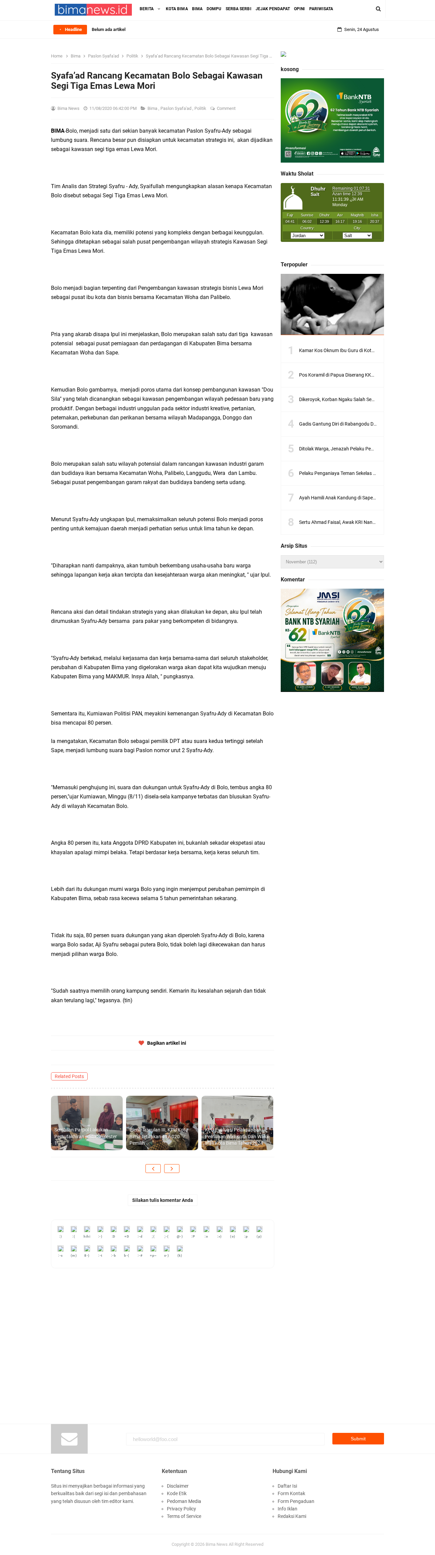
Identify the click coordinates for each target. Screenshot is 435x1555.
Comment (227, 108)
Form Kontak (291, 1493)
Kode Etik (177, 1493)
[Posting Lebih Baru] (153, 1168)
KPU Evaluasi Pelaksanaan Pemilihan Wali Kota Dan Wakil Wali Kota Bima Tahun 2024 (236, 1136)
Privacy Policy (181, 1508)
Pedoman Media (184, 1501)
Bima (152, 108)
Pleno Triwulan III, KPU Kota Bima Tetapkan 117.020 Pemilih (158, 1136)
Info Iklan (287, 1508)
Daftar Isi (287, 1486)
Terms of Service (184, 1516)
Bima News (217, 1544)
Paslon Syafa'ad (176, 108)
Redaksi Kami (292, 1516)
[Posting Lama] (171, 1168)
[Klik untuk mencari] (378, 9)
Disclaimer (178, 1486)
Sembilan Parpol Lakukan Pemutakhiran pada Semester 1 (85, 1136)
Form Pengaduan (296, 1501)
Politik (200, 108)
